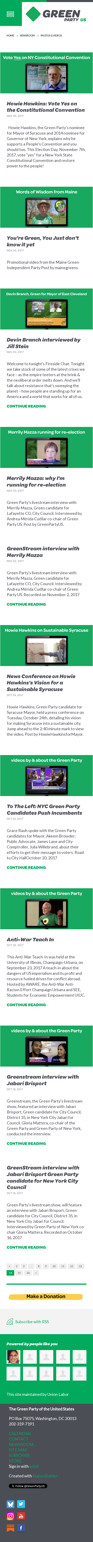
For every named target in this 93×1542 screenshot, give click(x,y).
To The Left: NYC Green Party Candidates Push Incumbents (44, 809)
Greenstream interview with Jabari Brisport (43, 1080)
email (34, 1466)
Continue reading (26, 406)
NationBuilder (45, 1475)
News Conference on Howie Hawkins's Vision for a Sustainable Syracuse (41, 682)
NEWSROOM (21, 1444)
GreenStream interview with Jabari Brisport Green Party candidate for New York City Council (43, 1177)
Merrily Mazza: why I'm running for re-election (36, 481)
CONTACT (18, 1438)
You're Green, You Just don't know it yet (43, 241)
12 (71, 1266)
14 (10, 1272)
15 (19, 1272)
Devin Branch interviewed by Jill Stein (44, 343)
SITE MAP (18, 1449)
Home (10, 35)
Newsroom (27, 35)
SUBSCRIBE (19, 1455)
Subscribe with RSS (32, 1321)
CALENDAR (20, 1433)
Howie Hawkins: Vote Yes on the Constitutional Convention (46, 107)
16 (28, 1272)
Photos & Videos (51, 35)
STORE (15, 1460)
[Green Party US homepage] (56, 13)
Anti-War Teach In (30, 939)
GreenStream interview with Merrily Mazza (43, 551)
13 (80, 1266)
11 (62, 1266)
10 (54, 1266)
